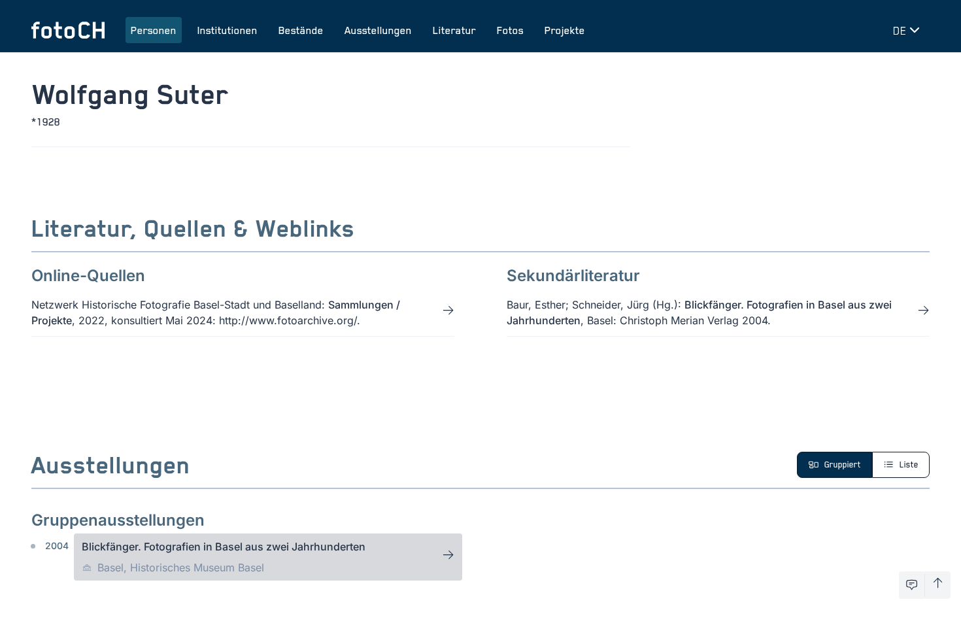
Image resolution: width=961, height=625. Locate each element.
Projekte (565, 30)
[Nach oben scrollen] (938, 585)
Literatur (454, 30)
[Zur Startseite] (68, 30)
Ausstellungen (378, 30)
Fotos (510, 30)
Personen (154, 30)
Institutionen (227, 30)
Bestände (301, 30)
